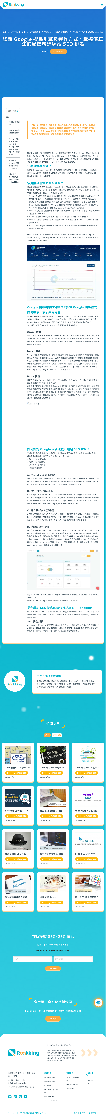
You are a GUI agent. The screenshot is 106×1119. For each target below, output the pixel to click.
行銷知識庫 (70, 1088)
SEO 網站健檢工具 (90, 611)
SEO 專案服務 (48, 625)
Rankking (43, 611)
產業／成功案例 (72, 1084)
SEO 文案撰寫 (68, 503)
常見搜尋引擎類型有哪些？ (14, 131)
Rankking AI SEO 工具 (36, 545)
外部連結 (57, 520)
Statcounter (36, 234)
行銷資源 (69, 1073)
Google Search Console (65, 530)
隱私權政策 (93, 1113)
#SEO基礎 (57, 735)
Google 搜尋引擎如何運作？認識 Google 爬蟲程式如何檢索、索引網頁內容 (14, 147)
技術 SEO (68, 484)
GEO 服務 (48, 1085)
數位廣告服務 (49, 1096)
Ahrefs (80, 530)
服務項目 (47, 1073)
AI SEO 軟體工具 (50, 1100)
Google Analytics (46, 530)
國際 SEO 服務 (50, 1081)
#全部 (47, 735)
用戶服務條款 (79, 1113)
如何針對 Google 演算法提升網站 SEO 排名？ (14, 164)
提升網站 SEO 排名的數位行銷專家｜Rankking (14, 178)
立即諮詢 (53, 1018)
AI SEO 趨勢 (91, 202)
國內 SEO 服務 (50, 1077)
